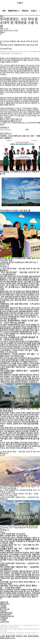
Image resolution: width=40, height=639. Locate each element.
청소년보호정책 (5, 615)
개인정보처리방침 (6, 613)
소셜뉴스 (34, 11)
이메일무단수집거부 (7, 616)
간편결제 (3, 607)
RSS (7, 622)
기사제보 (3, 606)
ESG (1, 16)
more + (3, 532)
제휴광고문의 (4, 604)
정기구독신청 (4, 609)
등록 (27, 130)
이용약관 (3, 611)
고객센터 (3, 620)
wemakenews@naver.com (10, 121)
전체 (4, 11)
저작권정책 (4, 618)
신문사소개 (4, 602)
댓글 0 (2, 32)
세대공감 (25, 11)
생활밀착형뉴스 (13, 11)
